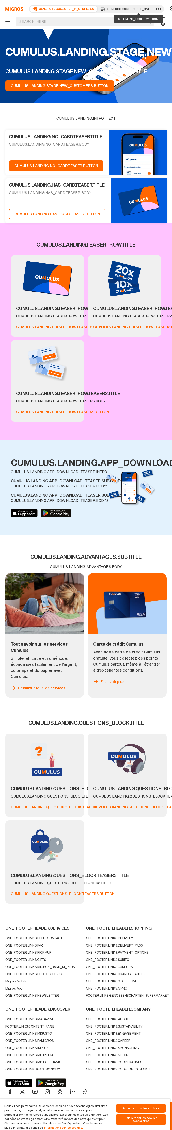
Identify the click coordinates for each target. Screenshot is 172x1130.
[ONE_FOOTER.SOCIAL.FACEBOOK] (9, 1091)
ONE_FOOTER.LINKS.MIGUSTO (28, 1033)
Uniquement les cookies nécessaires (141, 1119)
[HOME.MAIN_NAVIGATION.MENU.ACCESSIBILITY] (7, 21)
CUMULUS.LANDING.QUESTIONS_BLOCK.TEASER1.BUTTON (62, 807)
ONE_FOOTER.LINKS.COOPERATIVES (114, 1062)
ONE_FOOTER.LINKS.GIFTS (25, 959)
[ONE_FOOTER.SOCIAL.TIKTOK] (85, 1091)
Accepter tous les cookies (141, 1108)
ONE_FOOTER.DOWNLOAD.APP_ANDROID (56, 513)
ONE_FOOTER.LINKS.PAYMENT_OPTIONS (117, 952)
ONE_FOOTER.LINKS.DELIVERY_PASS (114, 945)
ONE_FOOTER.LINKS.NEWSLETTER (32, 995)
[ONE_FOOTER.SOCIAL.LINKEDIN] (72, 1091)
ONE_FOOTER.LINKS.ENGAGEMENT (113, 1033)
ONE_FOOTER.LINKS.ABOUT (107, 1019)
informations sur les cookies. (63, 1128)
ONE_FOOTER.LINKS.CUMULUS (109, 966)
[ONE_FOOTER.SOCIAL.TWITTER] (22, 1091)
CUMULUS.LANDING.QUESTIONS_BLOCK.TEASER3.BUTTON (63, 893)
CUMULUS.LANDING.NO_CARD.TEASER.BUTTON (56, 165)
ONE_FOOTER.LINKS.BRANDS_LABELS (115, 974)
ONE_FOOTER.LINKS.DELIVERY (109, 938)
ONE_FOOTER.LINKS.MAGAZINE (29, 1019)
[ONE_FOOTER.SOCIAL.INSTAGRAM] (47, 1091)
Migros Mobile (15, 981)
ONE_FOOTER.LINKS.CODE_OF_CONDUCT (118, 1069)
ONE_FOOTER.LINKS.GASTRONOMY (32, 1069)
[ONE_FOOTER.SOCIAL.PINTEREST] (60, 1091)
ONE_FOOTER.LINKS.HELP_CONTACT (33, 938)
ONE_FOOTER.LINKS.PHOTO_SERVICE (34, 974)
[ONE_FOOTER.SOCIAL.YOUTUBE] (34, 1091)
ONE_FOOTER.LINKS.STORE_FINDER (114, 981)
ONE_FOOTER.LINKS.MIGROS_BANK (32, 1062)
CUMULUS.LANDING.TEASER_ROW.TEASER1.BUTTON (62, 327)
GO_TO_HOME (14, 9)
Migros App (14, 988)
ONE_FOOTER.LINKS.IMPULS (27, 1047)
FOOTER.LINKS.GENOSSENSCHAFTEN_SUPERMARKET (125, 995)
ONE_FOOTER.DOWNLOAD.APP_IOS (24, 513)
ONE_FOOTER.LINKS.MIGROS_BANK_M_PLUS (40, 966)
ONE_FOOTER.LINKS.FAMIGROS (29, 1040)
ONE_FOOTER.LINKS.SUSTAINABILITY (114, 1026)
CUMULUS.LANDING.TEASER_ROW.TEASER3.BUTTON (62, 412)
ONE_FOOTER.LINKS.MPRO (106, 988)
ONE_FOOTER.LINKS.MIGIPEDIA (29, 1055)
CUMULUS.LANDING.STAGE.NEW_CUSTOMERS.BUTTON (60, 85)
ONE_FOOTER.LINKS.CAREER (108, 1040)
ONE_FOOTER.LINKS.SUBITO (107, 959)
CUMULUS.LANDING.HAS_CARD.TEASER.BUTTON (57, 214)
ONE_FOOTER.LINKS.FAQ (24, 945)
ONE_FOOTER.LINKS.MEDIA (107, 1055)
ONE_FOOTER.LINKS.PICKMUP (28, 952)
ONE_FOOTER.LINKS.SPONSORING (112, 1047)
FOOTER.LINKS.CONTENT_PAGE (29, 1026)
